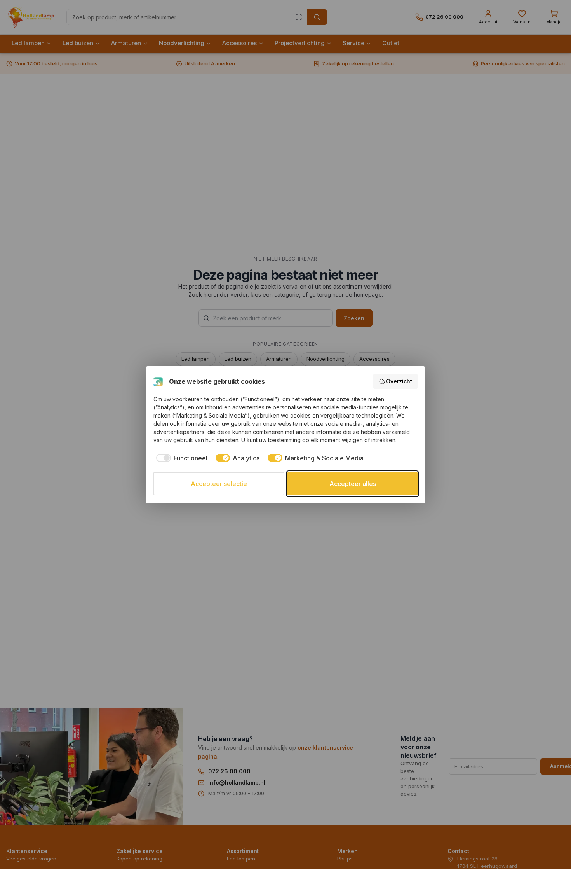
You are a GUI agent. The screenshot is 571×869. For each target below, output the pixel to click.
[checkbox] (180, 458)
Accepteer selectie (219, 484)
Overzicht (399, 381)
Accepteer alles (352, 484)
